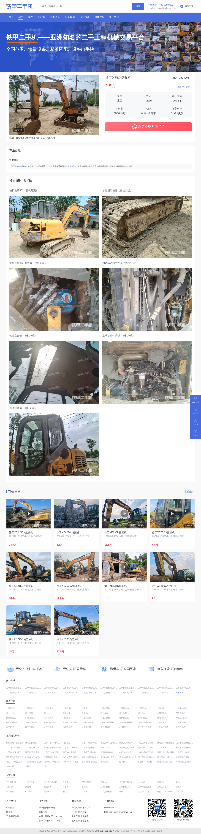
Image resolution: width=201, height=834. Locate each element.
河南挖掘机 (11, 718)
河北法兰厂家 (143, 791)
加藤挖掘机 (67, 727)
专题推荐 (29, 766)
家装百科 (10, 791)
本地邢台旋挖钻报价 (14, 757)
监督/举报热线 (12, 816)
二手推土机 (48, 708)
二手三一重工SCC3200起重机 (169, 747)
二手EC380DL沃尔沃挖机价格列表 (58, 752)
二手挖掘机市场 (144, 787)
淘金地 (47, 791)
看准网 (179, 787)
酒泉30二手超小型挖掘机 (129, 743)
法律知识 (85, 787)
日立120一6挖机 (145, 762)
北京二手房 (30, 782)
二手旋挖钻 (124, 708)
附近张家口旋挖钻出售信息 (149, 747)
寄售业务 (43, 812)
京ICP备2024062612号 (103, 831)
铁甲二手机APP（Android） (51, 816)
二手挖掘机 (11, 708)
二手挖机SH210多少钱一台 (36, 747)
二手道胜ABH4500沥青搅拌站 (75, 747)
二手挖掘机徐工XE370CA (92, 693)
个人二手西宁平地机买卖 (148, 743)
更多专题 (10, 766)
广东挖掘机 (86, 718)
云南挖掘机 (143, 718)
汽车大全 (104, 782)
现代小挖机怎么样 (164, 762)
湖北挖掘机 (67, 718)
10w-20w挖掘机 (107, 722)
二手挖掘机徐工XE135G (110, 688)
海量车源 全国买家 (80, 816)
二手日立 (66, 713)
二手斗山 (85, 713)
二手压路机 (67, 708)
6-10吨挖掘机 (12, 722)
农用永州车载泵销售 (14, 743)
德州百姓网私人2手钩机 (92, 757)
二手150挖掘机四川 (90, 743)
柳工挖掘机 (30, 727)
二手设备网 (11, 782)
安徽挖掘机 (105, 718)
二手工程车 (161, 787)
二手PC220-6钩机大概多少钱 (188, 752)
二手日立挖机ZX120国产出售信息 (96, 747)
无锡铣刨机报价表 (126, 747)
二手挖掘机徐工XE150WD (149, 693)
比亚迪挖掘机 (162, 727)
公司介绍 (10, 807)
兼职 (121, 791)
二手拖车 (161, 708)
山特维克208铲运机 (52, 762)
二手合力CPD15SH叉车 (16, 752)
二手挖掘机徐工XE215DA (187, 688)
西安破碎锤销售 (107, 752)
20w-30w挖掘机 (126, 722)
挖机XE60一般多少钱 (109, 757)
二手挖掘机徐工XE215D (167, 693)
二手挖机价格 (125, 787)
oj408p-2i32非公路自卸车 (130, 752)
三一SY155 (105, 747)
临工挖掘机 (11, 727)
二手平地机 (143, 708)
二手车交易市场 (126, 782)
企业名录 (142, 782)
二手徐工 (142, 713)
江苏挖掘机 (48, 718)
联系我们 (10, 812)
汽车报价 (161, 782)
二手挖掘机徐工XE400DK (130, 693)
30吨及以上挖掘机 (70, 722)
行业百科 (179, 791)
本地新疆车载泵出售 (52, 747)
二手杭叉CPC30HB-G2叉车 (150, 757)
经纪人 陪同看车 (79, 812)
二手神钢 (29, 713)
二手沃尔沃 (124, 713)
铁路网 (28, 787)
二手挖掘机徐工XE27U (72, 688)
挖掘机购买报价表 (89, 762)
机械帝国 (48, 787)
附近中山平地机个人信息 (186, 747)
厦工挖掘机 (105, 727)
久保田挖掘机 (181, 722)
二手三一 (48, 713)
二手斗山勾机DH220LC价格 (56, 743)
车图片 (65, 787)
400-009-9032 (110, 807)
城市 (46, 766)
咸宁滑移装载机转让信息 (186, 743)
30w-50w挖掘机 (145, 722)
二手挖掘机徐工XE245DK (36, 693)
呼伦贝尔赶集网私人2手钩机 (188, 762)
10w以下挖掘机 (88, 722)
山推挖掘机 (124, 727)
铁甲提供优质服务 (47, 807)
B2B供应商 (86, 782)
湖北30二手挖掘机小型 (53, 757)
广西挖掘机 (180, 713)
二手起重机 (105, 708)
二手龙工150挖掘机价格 (16, 747)
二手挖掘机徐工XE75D (34, 688)
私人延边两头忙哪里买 (72, 757)
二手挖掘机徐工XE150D (16, 693)
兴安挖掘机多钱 (182, 757)
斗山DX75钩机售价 (14, 762)
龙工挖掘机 (48, 727)
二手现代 (104, 713)
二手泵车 (85, 708)
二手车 (65, 782)
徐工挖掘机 (86, 727)
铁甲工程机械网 (50, 782)
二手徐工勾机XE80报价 (91, 752)
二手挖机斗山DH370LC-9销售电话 (171, 757)
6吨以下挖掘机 (182, 718)
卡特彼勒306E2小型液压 (148, 752)
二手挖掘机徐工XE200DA (17, 688)
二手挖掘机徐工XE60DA (54, 693)
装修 (178, 782)
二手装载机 (30, 708)
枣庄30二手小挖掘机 (71, 752)
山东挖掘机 (161, 713)
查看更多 (189, 491)
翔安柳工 (66, 743)
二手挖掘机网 (106, 791)
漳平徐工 (123, 762)
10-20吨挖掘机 (31, 722)
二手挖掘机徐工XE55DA (129, 688)
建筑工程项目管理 (164, 791)
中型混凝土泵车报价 (33, 762)
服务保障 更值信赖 (80, 821)
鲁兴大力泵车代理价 (127, 757)
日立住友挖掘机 (144, 727)
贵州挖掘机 (124, 718)
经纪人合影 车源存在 (81, 807)
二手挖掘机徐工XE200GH (168, 688)
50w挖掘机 (161, 722)
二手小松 (10, 713)
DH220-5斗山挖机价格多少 (36, 757)
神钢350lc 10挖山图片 (72, 762)
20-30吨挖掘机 (50, 722)
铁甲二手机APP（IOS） (50, 821)
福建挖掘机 (161, 718)
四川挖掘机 (30, 718)
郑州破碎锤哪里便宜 (165, 743)
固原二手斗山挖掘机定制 (110, 743)
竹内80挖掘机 (31, 743)
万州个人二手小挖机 (165, 752)
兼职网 (65, 791)
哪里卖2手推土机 (32, 752)
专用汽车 (10, 787)
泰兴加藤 (104, 762)
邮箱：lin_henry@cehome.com (118, 812)
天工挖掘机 (180, 727)
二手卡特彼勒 (181, 708)
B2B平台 (29, 791)
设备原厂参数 (184, 86)
